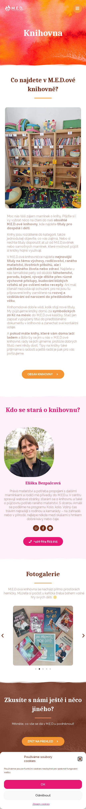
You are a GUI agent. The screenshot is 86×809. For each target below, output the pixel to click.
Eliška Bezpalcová (43, 483)
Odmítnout (43, 795)
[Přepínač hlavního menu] (77, 8)
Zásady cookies (41, 804)
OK (43, 784)
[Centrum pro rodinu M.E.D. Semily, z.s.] (14, 8)
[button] (80, 759)
